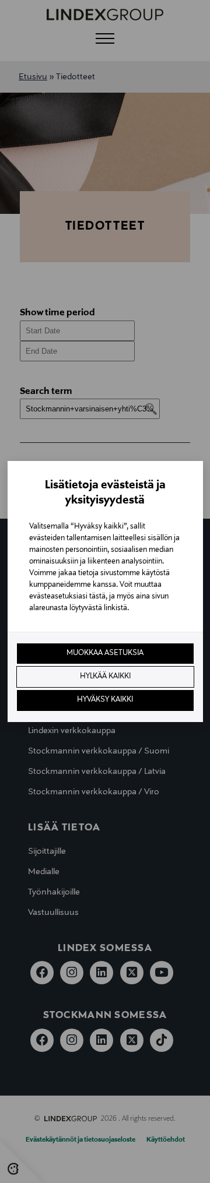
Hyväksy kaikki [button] (105, 700)
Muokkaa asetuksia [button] (105, 653)
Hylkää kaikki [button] (105, 677)
